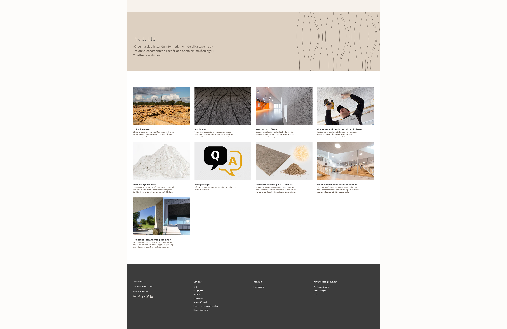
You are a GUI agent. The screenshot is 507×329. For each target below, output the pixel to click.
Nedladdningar (320, 290)
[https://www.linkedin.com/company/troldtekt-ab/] (151, 296)
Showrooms (258, 287)
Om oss (197, 281)
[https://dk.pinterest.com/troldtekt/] (143, 296)
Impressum (198, 298)
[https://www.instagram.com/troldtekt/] (135, 296)
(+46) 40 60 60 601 (145, 286)
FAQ (315, 294)
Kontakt (257, 281)
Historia (196, 294)
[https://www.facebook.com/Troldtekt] (139, 296)
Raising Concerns (200, 310)
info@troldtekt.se (140, 291)
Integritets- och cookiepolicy (205, 306)
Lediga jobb (198, 290)
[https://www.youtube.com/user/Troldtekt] (147, 296)
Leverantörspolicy (200, 302)
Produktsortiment (321, 287)
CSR (195, 287)
